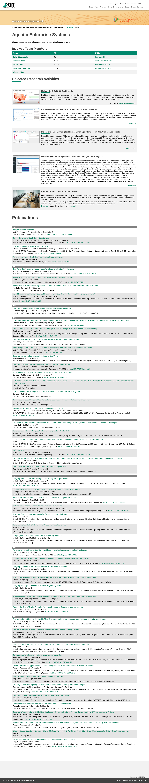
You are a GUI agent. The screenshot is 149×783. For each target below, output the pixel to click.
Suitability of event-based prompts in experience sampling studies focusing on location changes (49, 685)
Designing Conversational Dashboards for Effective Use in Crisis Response (41, 364)
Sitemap (133, 4)
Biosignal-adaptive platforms (23, 230)
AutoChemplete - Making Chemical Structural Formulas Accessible (38, 408)
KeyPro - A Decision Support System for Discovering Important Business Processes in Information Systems (53, 666)
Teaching (103, 7)
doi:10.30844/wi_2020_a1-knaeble (111, 563)
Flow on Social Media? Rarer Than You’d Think (30, 246)
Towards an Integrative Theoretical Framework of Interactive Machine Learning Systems (46, 630)
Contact (140, 7)
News (91, 7)
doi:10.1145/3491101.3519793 (69, 446)
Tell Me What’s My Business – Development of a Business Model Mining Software (44, 739)
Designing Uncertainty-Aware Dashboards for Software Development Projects (42, 695)
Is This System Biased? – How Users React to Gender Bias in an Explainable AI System (46, 489)
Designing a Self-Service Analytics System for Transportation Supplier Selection (43, 431)
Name (15, 53)
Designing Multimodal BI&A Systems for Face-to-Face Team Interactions (40, 567)
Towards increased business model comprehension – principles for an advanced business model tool (51, 644)
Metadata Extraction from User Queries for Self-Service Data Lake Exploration (42, 373)
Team (96, 7)
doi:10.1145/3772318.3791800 (49, 253)
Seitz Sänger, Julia (20, 57)
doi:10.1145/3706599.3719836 (30, 301)
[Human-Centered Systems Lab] (125, 20)
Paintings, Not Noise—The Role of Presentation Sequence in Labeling (39, 257)
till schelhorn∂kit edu (103, 68)
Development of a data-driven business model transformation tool (37, 655)
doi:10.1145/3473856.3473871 (114, 502)
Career (127, 7)
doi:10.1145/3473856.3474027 (119, 511)
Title (56, 53)
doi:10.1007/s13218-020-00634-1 (57, 612)
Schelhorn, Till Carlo (21, 68)
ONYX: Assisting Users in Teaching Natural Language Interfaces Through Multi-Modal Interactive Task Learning (55, 329)
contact (73, 206)
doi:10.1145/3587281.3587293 (24, 415)
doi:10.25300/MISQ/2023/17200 (55, 352)
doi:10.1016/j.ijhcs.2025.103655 (84, 274)
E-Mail (98, 53)
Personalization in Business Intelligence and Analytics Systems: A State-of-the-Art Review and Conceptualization (55, 286)
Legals (116, 4)
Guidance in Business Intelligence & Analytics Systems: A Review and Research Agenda (46, 392)
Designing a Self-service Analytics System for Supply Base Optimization (40, 479)
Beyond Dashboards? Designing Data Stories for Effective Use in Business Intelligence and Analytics (51, 400)
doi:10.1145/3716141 (76, 282)
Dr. (55, 57)
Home (110, 4)
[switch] (145, 4)
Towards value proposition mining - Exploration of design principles (38, 676)
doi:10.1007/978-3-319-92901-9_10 (65, 746)
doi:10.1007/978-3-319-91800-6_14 (59, 662)
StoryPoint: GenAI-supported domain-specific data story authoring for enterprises (43, 269)
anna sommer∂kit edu (103, 61)
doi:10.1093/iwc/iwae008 (61, 262)
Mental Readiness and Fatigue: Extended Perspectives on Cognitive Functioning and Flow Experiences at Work (55, 294)
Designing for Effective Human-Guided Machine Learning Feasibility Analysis (42, 308)
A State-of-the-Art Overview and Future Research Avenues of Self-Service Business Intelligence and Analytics (54, 596)
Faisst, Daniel (18, 65)
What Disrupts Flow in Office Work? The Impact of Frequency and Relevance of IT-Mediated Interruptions (53, 348)
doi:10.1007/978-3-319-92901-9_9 (62, 673)
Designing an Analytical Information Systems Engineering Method (37, 586)
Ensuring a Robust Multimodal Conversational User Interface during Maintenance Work (45, 498)
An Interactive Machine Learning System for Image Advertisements (38, 506)
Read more (132, 124)
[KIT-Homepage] (8, 5)
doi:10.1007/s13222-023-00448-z (56, 377)
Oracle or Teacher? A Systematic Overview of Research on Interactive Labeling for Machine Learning (51, 558)
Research (111, 7)
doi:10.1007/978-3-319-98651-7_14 (39, 719)
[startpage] (145, 7)
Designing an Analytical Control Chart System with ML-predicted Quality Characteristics (46, 339)
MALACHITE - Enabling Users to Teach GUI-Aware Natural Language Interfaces (43, 277)
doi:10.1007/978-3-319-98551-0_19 (45, 692)
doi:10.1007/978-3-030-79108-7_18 (26, 486)
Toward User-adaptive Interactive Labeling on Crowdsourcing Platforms (39, 467)
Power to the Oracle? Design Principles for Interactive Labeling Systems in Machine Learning (48, 607)
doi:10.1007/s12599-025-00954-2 (77, 243)
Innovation (119, 7)
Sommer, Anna (19, 61)
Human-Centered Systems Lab (27, 21)
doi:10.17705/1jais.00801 (80, 369)
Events (133, 7)
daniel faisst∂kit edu (102, 65)
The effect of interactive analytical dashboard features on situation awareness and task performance (50, 550)
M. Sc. (56, 61)
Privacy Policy (124, 4)
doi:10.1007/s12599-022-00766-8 (77, 455)
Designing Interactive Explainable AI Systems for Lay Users (35, 356)
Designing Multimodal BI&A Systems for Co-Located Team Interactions (39, 525)
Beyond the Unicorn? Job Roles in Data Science (31, 238)
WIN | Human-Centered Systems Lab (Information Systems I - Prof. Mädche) (38, 27)
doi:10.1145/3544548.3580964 (47, 336)
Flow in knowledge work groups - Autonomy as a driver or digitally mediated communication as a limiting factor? (55, 577)
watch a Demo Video (126, 103)
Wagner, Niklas (19, 72)
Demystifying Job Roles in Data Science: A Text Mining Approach (37, 536)
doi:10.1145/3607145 (76, 325)
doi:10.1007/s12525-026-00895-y (59, 234)
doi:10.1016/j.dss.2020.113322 (65, 555)
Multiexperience (19, 450)
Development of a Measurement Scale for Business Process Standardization (42, 704)
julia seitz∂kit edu (101, 57)
